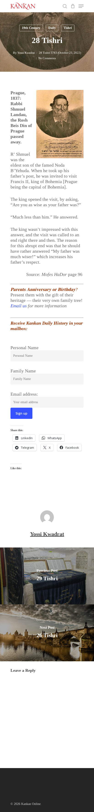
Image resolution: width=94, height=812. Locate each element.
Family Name (23, 370)
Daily (52, 28)
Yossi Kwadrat (26, 52)
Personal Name (24, 347)
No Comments (47, 58)
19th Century (31, 28)
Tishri (68, 28)
